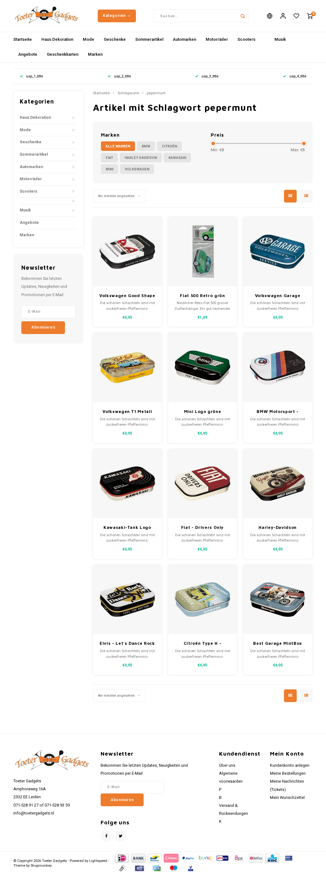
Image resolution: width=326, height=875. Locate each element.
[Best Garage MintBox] (277, 599)
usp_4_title (297, 76)
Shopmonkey (41, 865)
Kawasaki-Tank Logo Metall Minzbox (127, 528)
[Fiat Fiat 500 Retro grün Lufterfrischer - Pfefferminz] (202, 251)
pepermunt (156, 93)
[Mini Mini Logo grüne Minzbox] (202, 367)
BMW (146, 146)
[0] (310, 16)
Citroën (169, 146)
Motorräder (217, 39)
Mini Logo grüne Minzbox (202, 412)
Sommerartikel (149, 39)
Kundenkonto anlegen (289, 765)
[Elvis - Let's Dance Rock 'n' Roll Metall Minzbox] (127, 599)
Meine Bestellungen (288, 773)
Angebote (27, 54)
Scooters (246, 39)
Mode (88, 39)
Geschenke (115, 39)
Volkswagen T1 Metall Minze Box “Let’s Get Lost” (127, 412)
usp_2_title (122, 76)
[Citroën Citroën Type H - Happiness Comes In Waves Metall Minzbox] (202, 599)
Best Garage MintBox (277, 643)
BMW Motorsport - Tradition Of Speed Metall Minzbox (278, 412)
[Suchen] (242, 16)
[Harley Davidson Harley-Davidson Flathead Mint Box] (277, 483)
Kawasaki (177, 157)
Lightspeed (98, 861)
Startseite (22, 39)
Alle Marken (118, 146)
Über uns (227, 765)
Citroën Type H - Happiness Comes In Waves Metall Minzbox (202, 644)
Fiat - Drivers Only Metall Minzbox (202, 528)
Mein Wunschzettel (287, 797)
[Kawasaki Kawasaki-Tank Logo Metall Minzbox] (127, 483)
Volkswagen (137, 169)
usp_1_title (34, 76)
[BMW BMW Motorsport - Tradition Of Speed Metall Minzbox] (277, 367)
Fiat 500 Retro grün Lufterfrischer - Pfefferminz (202, 296)
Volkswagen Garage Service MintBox (278, 296)
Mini (109, 169)
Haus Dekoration (57, 39)
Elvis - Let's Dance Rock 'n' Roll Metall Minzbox (127, 644)
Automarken (184, 39)
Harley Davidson (140, 157)
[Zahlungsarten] (121, 858)
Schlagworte (128, 93)
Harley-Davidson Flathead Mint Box (278, 528)
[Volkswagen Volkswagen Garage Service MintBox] (277, 251)
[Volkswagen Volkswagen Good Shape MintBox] (127, 251)
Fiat (109, 157)
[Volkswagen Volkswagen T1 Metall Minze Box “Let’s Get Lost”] (127, 367)
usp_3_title (210, 76)
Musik (280, 39)
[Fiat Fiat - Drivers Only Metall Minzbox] (202, 483)
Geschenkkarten (62, 54)
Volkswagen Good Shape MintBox (127, 296)
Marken (95, 54)
